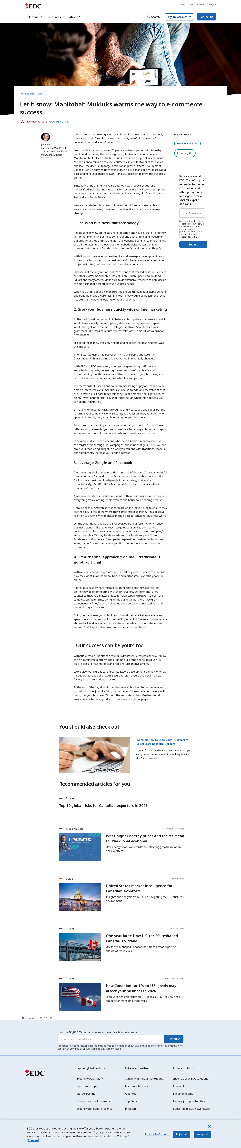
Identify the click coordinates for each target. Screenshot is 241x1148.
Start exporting (86, 1093)
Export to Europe (87, 1086)
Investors (131, 1108)
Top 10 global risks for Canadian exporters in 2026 (103, 805)
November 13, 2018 (34, 121)
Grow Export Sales (187, 143)
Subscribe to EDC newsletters (191, 1108)
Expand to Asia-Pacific (90, 1078)
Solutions (32, 17)
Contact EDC (180, 1086)
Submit (193, 244)
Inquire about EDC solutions (190, 1078)
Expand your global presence (94, 1108)
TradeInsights (27, 93)
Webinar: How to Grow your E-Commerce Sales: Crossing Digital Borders (162, 742)
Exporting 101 (185, 153)
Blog (40, 93)
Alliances (130, 1093)
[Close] (209, 1126)
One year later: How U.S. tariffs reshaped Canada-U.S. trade (142, 938)
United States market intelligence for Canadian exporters (139, 888)
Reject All (182, 1134)
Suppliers (131, 1101)
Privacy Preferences (157, 1134)
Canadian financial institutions (144, 1078)
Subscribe (174, 1039)
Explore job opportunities (189, 1101)
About (73, 17)
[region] (120, 1134)
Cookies (33, 1140)
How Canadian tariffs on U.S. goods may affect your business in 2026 (141, 988)
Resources (54, 17)
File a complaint (183, 1093)
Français (211, 4)
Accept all (202, 1134)
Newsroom (187, 4)
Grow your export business (93, 1101)
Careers (199, 4)
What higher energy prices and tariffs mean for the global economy (145, 838)
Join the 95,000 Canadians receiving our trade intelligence (97, 1032)
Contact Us (206, 17)
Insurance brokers (136, 1086)
